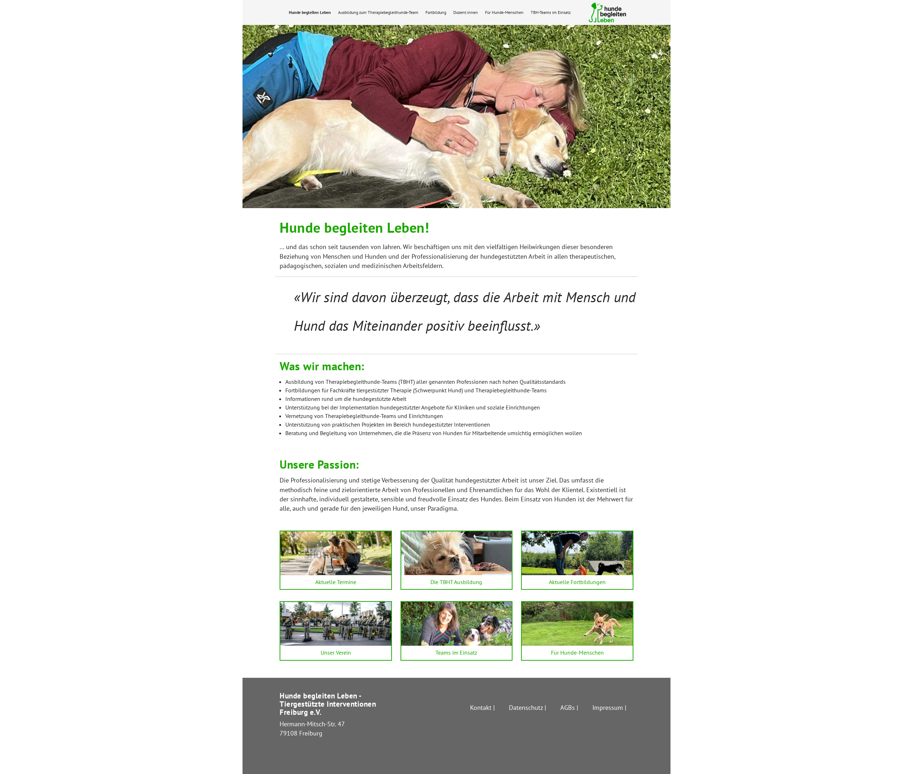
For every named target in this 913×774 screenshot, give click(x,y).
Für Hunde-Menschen (504, 12)
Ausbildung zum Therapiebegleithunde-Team (378, 12)
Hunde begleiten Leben (310, 12)
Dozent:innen (465, 12)
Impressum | (609, 707)
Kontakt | (482, 707)
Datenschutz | (527, 707)
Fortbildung (435, 12)
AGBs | (569, 707)
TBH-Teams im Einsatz (551, 12)
